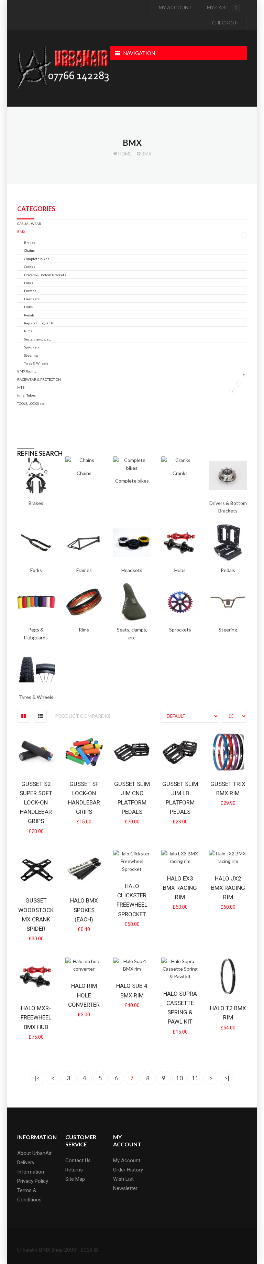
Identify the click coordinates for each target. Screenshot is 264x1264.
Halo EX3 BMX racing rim (180, 887)
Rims (28, 331)
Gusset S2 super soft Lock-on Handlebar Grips (36, 802)
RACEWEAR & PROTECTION (39, 379)
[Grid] (23, 716)
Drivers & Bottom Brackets (45, 275)
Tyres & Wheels (36, 363)
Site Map (75, 1179)
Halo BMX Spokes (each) (84, 909)
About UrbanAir (34, 1153)
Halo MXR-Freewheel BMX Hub (36, 1017)
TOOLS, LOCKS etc (30, 403)
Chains (29, 250)
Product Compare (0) (82, 716)
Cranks (29, 266)
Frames (30, 291)
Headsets (32, 299)
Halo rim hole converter (84, 995)
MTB (21, 387)
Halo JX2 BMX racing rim (228, 887)
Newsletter (125, 1188)
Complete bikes (36, 259)
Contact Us (78, 1160)
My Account (175, 7)
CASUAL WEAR (29, 224)
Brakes (29, 242)
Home (125, 153)
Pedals (29, 315)
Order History (128, 1170)
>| (227, 1078)
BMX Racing (26, 371)
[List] (40, 716)
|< (37, 1078)
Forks (28, 283)
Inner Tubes (26, 395)
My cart (222, 7)
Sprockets (32, 347)
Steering (31, 355)
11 (195, 1078)
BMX (146, 153)
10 (179, 1078)
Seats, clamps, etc (37, 339)
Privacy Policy (32, 1181)
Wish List (123, 1179)
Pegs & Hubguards (39, 323)
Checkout (226, 22)
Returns (74, 1170)
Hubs (28, 307)
